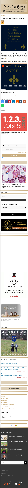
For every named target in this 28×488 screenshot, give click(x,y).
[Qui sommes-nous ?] (11, 425)
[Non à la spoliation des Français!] (14, 182)
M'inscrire (24, 157)
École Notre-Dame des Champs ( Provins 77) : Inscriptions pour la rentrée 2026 (13, 368)
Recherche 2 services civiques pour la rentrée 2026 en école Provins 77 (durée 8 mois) (13, 374)
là (10, 61)
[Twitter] (2, 101)
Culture (3, 15)
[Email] (24, 101)
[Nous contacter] (12, 425)
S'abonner (3, 473)
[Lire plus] (9, 187)
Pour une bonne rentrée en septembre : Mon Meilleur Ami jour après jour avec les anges (17, 442)
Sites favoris (5, 406)
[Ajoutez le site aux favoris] (14, 425)
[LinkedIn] (13, 101)
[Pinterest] (9, 101)
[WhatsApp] (2, 105)
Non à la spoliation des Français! (11, 184)
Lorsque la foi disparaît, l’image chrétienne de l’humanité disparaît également (17, 449)
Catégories (4, 402)
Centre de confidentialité (8, 408)
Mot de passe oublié (22, 152)
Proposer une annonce (14, 382)
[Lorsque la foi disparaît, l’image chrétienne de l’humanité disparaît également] (4, 452)
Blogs (3, 396)
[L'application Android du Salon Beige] (16, 425)
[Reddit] (17, 101)
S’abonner (4, 400)
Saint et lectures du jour (8, 404)
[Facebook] (6, 101)
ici (5, 58)
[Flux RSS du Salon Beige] (15, 425)
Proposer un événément (14, 388)
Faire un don (5, 398)
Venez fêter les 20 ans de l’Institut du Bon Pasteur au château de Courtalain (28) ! (17, 436)
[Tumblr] (20, 101)
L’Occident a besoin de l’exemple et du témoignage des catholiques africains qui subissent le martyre (16, 455)
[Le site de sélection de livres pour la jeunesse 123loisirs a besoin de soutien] (14, 130)
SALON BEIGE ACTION (14, 162)
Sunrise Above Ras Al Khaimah (9, 363)
